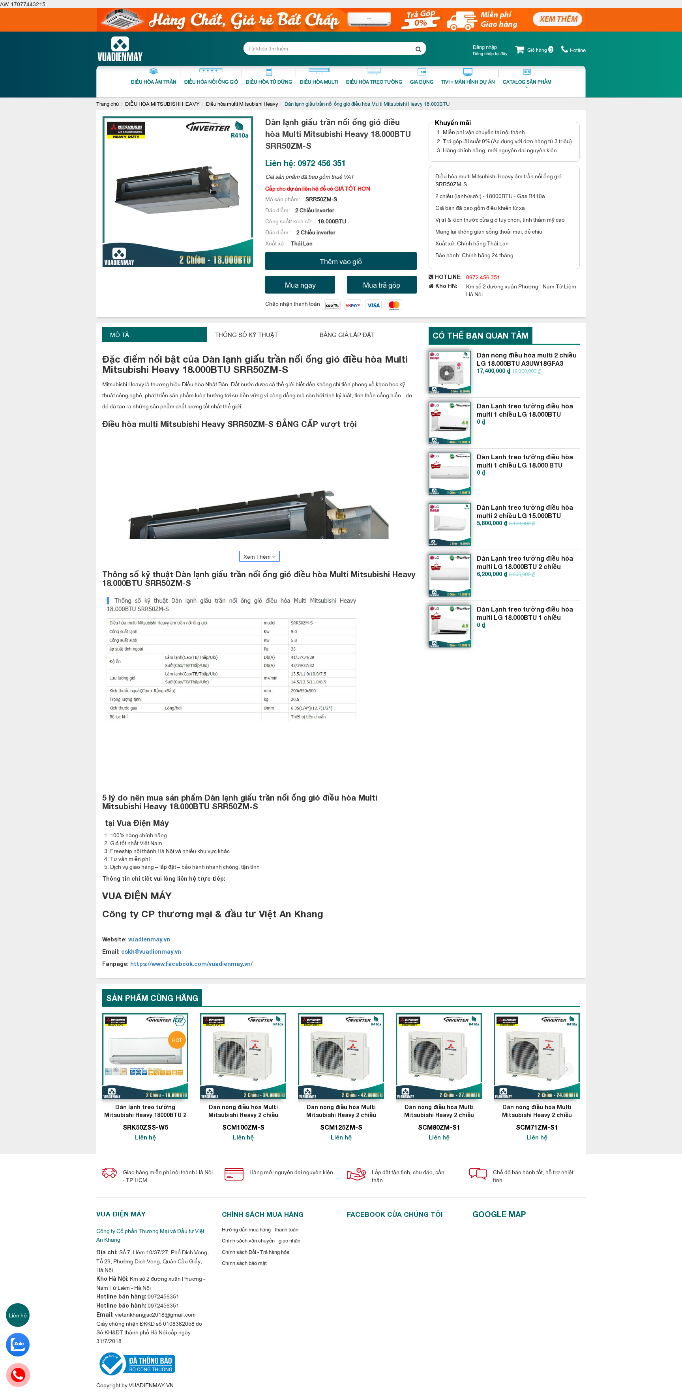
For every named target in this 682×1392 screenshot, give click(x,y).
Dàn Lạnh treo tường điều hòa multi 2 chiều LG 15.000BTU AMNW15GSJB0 (525, 515)
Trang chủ (107, 103)
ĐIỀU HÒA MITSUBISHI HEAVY (162, 103)
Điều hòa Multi (319, 81)
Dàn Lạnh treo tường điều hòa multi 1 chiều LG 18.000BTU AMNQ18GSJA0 (525, 414)
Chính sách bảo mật (244, 1262)
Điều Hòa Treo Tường (374, 81)
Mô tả (119, 334)
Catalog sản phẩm (527, 81)
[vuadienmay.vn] (135, 1363)
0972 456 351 (483, 277)
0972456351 (162, 1296)
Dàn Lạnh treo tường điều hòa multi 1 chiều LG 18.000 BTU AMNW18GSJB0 (525, 465)
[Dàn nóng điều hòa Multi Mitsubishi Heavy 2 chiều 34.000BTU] (243, 1056)
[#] (450, 372)
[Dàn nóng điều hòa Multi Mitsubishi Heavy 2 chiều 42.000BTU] (341, 1056)
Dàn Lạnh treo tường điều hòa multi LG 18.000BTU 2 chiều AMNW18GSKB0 (525, 566)
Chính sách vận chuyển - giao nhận (261, 1240)
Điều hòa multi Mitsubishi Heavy (242, 103)
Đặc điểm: (278, 209)
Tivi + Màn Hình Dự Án (468, 81)
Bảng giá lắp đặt (347, 334)
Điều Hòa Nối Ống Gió (211, 81)
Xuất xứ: (276, 243)
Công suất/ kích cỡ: (289, 221)
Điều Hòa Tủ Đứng (269, 81)
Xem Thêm (258, 556)
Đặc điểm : (278, 232)
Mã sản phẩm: (283, 198)
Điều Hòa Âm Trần (153, 81)
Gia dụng (421, 81)
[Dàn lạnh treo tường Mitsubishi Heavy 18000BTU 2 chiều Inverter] (145, 1056)
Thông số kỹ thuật (246, 334)
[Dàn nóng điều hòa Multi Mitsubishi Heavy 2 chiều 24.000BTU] (537, 1056)
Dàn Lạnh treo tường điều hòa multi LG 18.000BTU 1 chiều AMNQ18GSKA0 (525, 617)
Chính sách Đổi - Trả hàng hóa (255, 1251)
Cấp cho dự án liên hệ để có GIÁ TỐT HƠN (317, 188)
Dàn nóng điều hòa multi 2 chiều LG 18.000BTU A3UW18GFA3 (527, 359)
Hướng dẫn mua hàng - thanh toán (260, 1229)
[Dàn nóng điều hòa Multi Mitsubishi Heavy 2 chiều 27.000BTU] (439, 1056)
